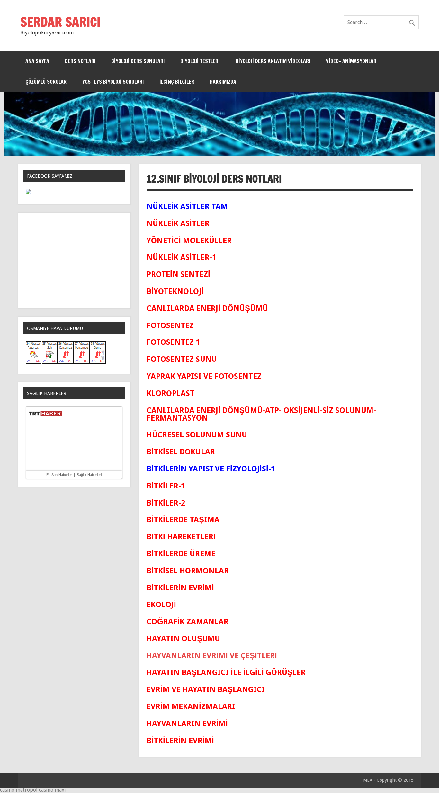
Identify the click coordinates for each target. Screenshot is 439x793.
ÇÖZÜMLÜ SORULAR (46, 81)
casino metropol (19, 790)
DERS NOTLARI (80, 61)
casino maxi (52, 790)
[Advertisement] (74, 260)
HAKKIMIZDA (223, 81)
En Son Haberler (59, 475)
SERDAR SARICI (60, 22)
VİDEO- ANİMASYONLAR (351, 61)
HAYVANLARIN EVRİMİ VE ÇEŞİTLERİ (212, 655)
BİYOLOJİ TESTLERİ (200, 61)
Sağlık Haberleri (89, 475)
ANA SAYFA (37, 61)
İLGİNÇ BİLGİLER (176, 81)
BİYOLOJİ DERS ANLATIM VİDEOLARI (273, 61)
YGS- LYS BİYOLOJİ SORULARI (113, 81)
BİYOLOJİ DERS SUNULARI (138, 61)
